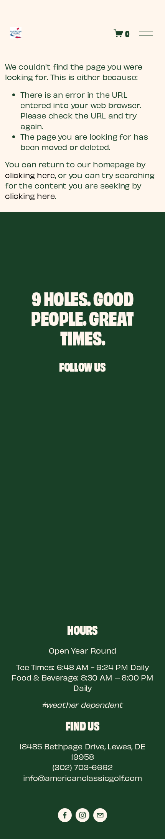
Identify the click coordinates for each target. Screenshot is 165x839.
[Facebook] (65, 815)
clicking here (30, 175)
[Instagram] (82, 815)
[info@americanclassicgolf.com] (100, 815)
